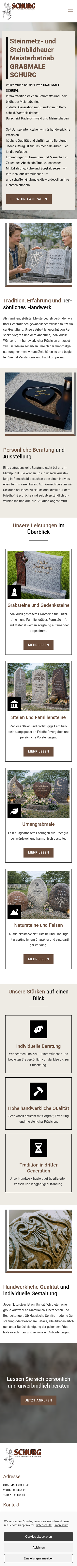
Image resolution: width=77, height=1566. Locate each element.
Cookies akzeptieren (38, 1536)
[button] (70, 11)
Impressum (61, 1525)
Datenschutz (44, 1525)
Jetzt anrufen (38, 1400)
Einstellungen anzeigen (38, 1558)
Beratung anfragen (28, 199)
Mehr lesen (38, 645)
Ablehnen (39, 1547)
